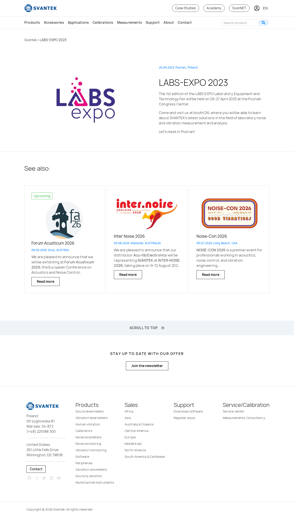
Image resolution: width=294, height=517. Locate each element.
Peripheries (84, 463)
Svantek (30, 40)
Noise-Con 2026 (212, 236)
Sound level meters (90, 411)
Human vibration (88, 424)
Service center (233, 411)
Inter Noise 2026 (129, 236)
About (169, 22)
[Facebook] (29, 478)
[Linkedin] (51, 478)
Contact (185, 22)
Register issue (184, 418)
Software (82, 457)
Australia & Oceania (139, 424)
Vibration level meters (92, 418)
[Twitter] (44, 478)
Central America (136, 431)
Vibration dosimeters (91, 469)
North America (135, 450)
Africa (129, 411)
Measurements (129, 22)
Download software (188, 411)
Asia (128, 418)
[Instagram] (37, 478)
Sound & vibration (89, 476)
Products (32, 22)
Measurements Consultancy (244, 418)
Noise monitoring (88, 444)
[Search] (263, 22)
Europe (130, 437)
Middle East (133, 444)
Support (153, 22)
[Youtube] (59, 478)
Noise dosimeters (89, 437)
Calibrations (103, 22)
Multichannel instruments (95, 482)
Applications (78, 22)
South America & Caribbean (145, 457)
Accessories (54, 22)
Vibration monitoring (91, 450)
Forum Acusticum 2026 (52, 243)
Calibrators (84, 431)
